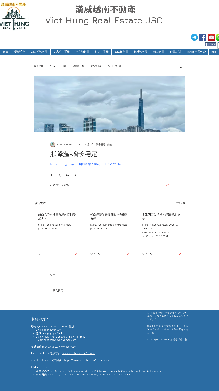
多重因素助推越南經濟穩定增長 (161, 216)
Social (52, 66)
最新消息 (38, 66)
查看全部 (180, 203)
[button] (180, 66)
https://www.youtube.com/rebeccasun (87, 360)
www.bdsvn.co (67, 347)
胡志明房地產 (114, 66)
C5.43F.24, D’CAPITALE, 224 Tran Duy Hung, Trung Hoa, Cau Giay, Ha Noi (89, 374)
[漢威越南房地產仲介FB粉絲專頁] (202, 37)
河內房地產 (95, 66)
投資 (64, 66)
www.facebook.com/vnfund (78, 353)
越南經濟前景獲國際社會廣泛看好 (109, 216)
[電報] (194, 37)
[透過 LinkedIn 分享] (67, 175)
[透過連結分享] (75, 175)
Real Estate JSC (127, 20)
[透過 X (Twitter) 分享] (59, 175)
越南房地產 (78, 66)
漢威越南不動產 (105, 9)
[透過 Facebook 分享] (51, 175)
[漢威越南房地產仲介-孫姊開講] (211, 37)
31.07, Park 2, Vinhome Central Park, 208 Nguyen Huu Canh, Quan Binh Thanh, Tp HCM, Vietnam (106, 371)
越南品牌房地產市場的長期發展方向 (57, 216)
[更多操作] (167, 145)
